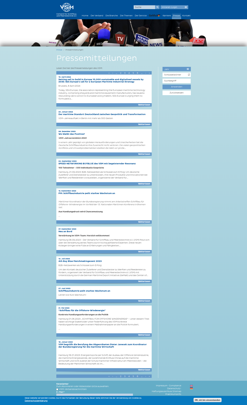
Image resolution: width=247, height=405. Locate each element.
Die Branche (111, 15)
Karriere (167, 15)
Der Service (141, 15)
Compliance (175, 385)
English (191, 386)
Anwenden (176, 87)
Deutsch (191, 388)
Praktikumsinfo (173, 394)
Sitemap (177, 391)
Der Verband (97, 15)
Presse (176, 15)
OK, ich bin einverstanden (207, 400)
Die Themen (126, 15)
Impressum (162, 385)
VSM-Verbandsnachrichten (73, 389)
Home (85, 15)
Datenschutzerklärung (36, 401)
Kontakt (186, 15)
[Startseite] (67, 9)
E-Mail (60, 392)
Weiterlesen (144, 105)
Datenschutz (173, 388)
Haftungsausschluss (162, 391)
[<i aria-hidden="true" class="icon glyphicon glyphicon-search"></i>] (157, 7)
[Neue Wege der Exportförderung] (155, 15)
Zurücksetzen (177, 93)
